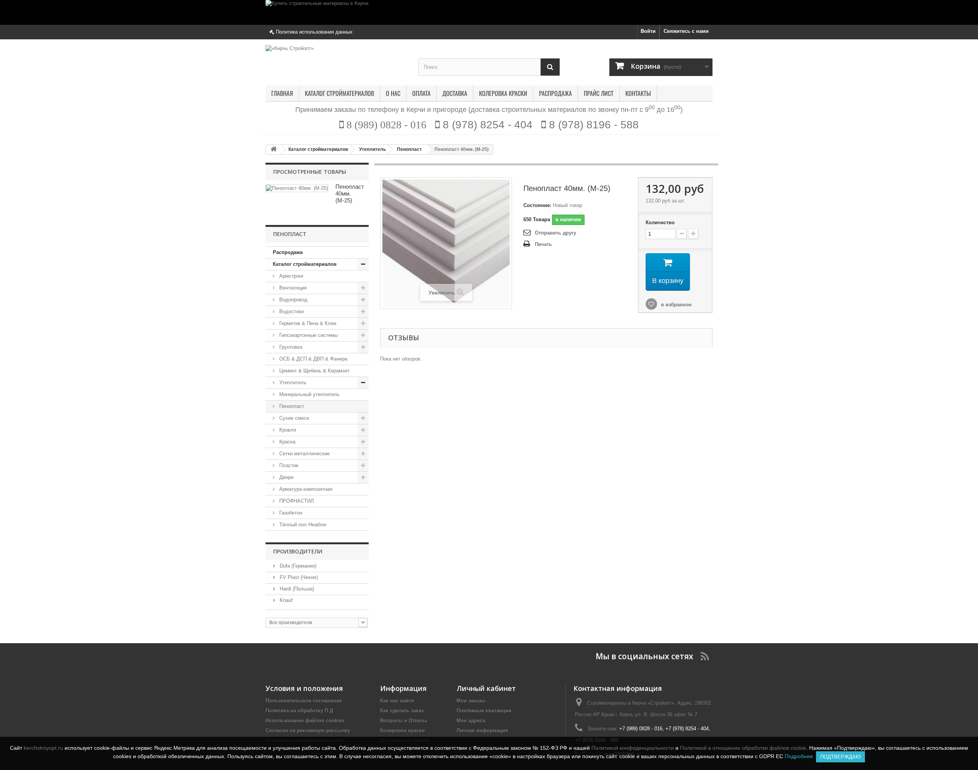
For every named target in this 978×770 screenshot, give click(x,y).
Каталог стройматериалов (339, 94)
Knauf (285, 600)
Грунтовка (290, 347)
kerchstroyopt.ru (43, 748)
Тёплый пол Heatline (302, 524)
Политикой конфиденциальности (632, 748)
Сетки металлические (304, 453)
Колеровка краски (503, 94)
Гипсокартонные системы (308, 335)
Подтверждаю (840, 757)
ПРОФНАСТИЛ (296, 501)
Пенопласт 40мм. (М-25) (349, 193)
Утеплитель (292, 382)
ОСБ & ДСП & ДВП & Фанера (312, 359)
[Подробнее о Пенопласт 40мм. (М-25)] (297, 188)
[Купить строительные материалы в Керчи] (489, 12)
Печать (543, 244)
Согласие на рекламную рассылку (308, 730)
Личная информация (482, 730)
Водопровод (293, 299)
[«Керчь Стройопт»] (336, 59)
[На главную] (273, 149)
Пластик (288, 465)
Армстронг (291, 276)
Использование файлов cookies (305, 720)
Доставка (454, 94)
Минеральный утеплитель (309, 394)
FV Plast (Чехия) (298, 577)
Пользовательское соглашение (304, 701)
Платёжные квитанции (484, 710)
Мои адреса (471, 720)
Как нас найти (397, 701)
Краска (286, 442)
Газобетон (290, 513)
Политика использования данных (314, 32)
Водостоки (291, 311)
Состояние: (537, 205)
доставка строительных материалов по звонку (545, 109)
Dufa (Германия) (297, 566)
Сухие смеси (293, 418)
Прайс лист (599, 94)
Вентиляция (292, 288)
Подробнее (800, 756)
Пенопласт (291, 406)
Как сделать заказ (402, 710)
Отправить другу (555, 233)
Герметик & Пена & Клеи (307, 323)
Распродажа (555, 94)
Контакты (638, 94)
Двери (285, 477)
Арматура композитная (305, 489)
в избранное (675, 304)
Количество (660, 222)
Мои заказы (471, 701)
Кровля (287, 430)
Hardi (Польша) (296, 589)
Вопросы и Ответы (403, 720)
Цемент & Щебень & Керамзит (314, 371)
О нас (393, 94)
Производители (297, 551)
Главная (282, 94)
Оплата (421, 94)
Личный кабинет (486, 688)
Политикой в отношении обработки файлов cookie (743, 748)
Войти (648, 31)
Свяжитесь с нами (686, 31)
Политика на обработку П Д (299, 710)
